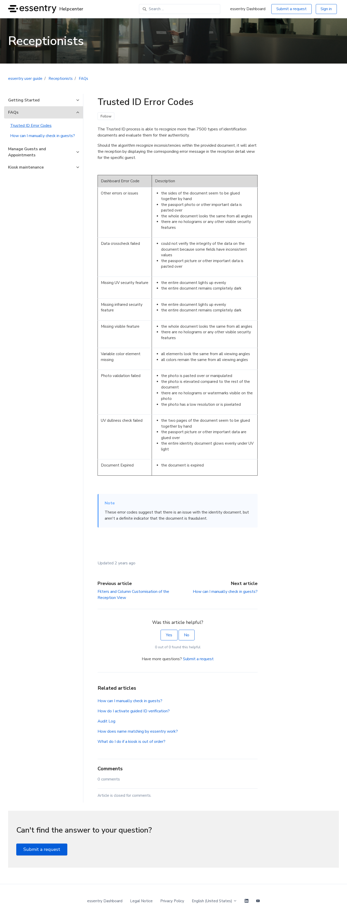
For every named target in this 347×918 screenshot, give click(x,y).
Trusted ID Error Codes (31, 125)
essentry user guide (25, 78)
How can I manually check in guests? (225, 591)
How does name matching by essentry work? (138, 731)
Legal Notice (141, 901)
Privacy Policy (172, 901)
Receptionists (61, 78)
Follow (106, 116)
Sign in (326, 8)
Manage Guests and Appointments (27, 152)
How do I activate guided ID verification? (134, 711)
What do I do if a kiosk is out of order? (131, 741)
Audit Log (106, 721)
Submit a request (291, 8)
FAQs (83, 78)
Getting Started (24, 100)
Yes (169, 635)
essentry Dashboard (247, 8)
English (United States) (212, 901)
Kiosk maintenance (26, 167)
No (186, 635)
